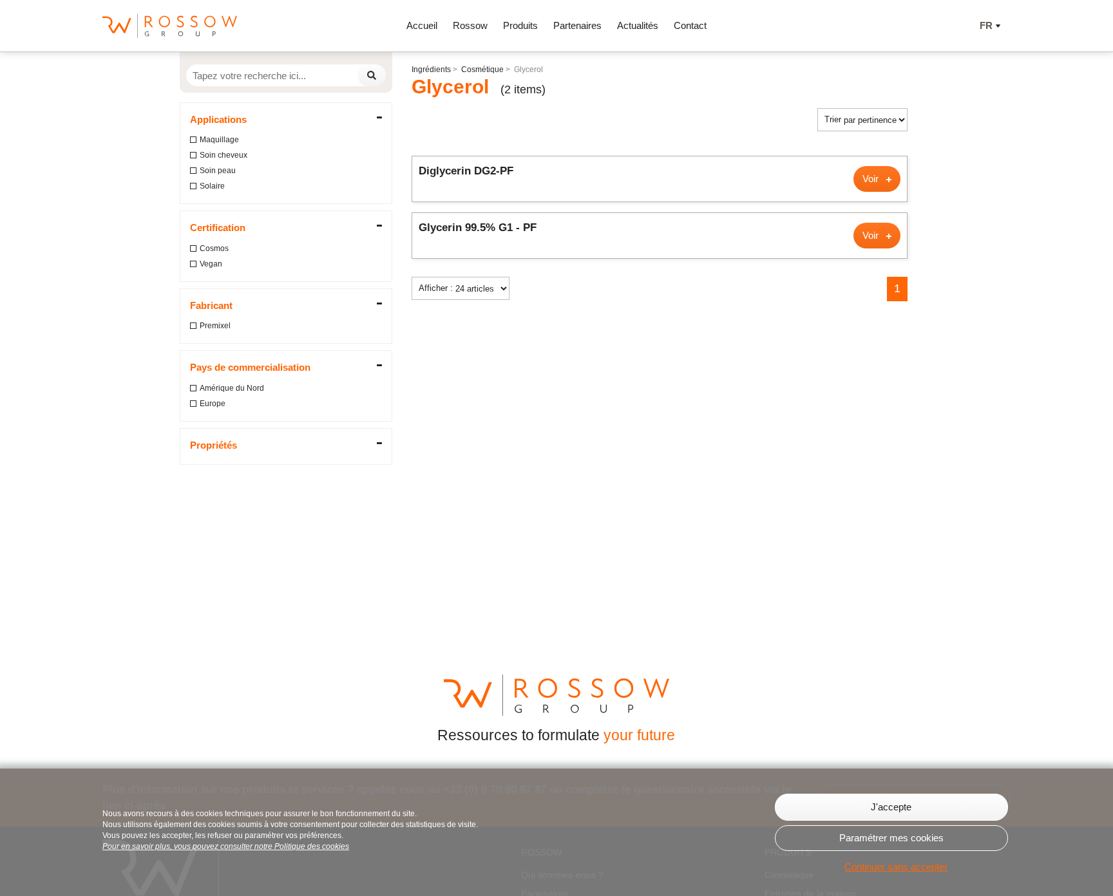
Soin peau (218, 170)
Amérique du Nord (232, 388)
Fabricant (211, 305)
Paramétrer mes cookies (891, 837)
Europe (212, 403)
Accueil (421, 25)
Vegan (211, 263)
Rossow (470, 25)
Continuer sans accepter (895, 866)
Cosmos (214, 248)
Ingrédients (431, 69)
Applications (218, 119)
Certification (217, 227)
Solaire (212, 186)
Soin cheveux (223, 155)
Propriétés (213, 445)
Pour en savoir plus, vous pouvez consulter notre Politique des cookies (225, 846)
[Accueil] (169, 26)
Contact (690, 25)
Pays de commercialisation (250, 367)
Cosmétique (482, 69)
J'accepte (891, 806)
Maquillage (219, 139)
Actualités (637, 25)
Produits (520, 25)
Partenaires (577, 25)
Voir (871, 178)
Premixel (215, 325)
